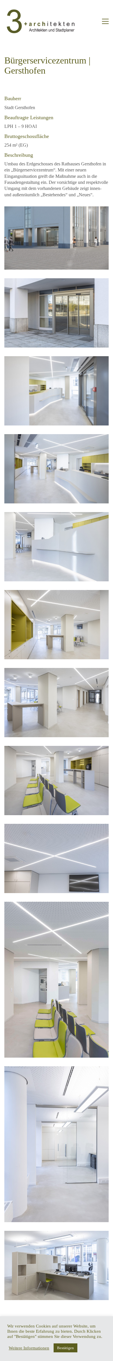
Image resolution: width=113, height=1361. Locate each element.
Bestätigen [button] (65, 1348)
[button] (105, 21)
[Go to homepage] (40, 21)
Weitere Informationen (29, 1348)
